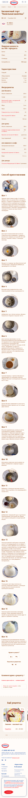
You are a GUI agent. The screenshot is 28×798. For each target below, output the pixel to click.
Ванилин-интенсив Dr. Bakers (10, 134)
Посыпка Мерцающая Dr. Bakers (11, 163)
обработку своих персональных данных (14, 782)
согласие (8, 781)
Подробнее (8, 729)
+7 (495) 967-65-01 (8, 750)
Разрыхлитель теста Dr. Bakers (10, 112)
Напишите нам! (15, 757)
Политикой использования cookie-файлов (13, 786)
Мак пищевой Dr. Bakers (8, 115)
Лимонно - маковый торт (13, 724)
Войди (4, 686)
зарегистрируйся (13, 686)
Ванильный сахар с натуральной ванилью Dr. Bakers (11, 101)
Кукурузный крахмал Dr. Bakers (10, 152)
